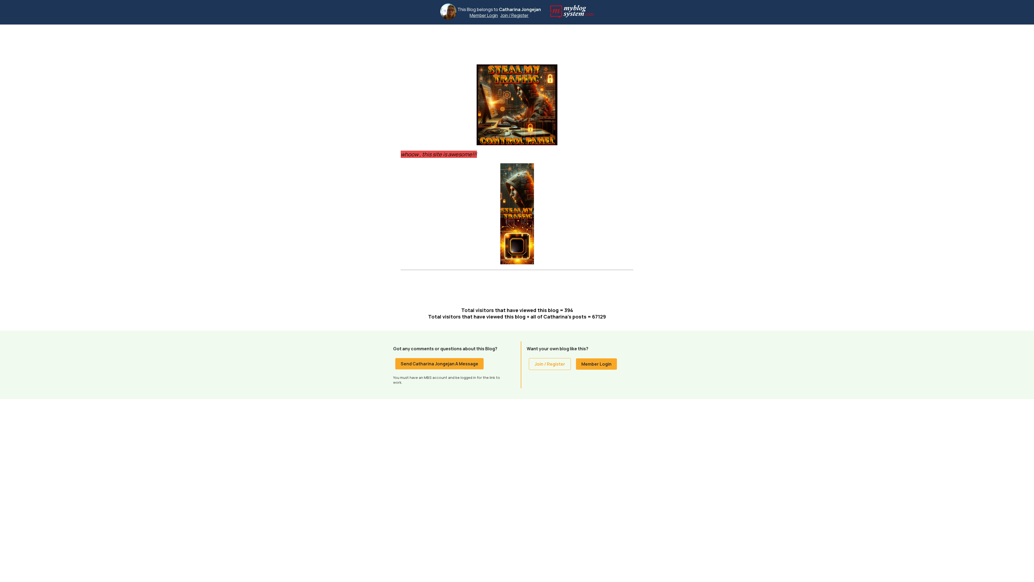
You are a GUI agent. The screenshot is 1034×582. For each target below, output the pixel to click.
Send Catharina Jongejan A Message (439, 364)
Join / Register (514, 15)
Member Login (484, 15)
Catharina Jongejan (520, 9)
